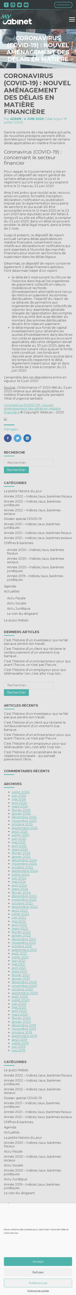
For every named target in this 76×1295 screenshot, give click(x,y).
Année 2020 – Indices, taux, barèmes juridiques (35, 569)
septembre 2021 (24, 950)
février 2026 (21, 810)
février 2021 (21, 975)
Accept (38, 1261)
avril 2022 (19, 925)
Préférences (38, 1283)
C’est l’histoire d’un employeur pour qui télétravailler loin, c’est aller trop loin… (35, 671)
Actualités (11, 591)
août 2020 (20, 996)
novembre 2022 (24, 900)
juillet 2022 (20, 914)
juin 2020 (19, 1004)
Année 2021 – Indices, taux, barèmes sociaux (38, 538)
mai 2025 (19, 842)
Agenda (10, 586)
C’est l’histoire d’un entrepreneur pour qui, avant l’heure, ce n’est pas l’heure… (37, 663)
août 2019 (19, 1040)
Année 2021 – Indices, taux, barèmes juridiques (32, 525)
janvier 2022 (21, 935)
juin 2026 (19, 796)
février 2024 (21, 892)
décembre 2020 (24, 982)
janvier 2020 (21, 1022)
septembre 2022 (25, 907)
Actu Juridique (18, 608)
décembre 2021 (24, 939)
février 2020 (21, 1018)
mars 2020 (20, 1014)
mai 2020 (19, 1007)
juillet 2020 (21, 1000)
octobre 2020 (22, 989)
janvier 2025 (21, 857)
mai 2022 (19, 921)
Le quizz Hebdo (16, 620)
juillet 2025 (20, 835)
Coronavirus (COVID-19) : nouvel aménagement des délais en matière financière (32, 408)
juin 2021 (19, 961)
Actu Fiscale (16, 598)
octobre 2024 (22, 867)
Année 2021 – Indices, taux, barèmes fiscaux (38, 533)
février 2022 (21, 932)
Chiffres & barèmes (18, 543)
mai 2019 (18, 1050)
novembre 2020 (24, 986)
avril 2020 (19, 1011)
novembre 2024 (24, 864)
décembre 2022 (24, 896)
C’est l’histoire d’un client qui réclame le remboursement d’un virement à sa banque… (35, 652)
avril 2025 (19, 846)
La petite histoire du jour (23, 491)
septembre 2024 (25, 871)
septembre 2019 (24, 1036)
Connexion (63, 5)
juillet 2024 (20, 875)
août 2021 (19, 953)
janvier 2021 (21, 979)
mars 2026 (20, 806)
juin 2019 (19, 1047)
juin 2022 (19, 917)
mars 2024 (20, 889)
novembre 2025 (24, 821)
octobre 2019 (22, 1032)
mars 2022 (20, 928)
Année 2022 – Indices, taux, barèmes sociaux (32, 512)
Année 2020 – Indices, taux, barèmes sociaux (35, 560)
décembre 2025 (24, 817)
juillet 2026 (20, 792)
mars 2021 (19, 971)
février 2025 (21, 853)
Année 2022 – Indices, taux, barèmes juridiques (32, 503)
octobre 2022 (22, 903)
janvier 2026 (21, 813)
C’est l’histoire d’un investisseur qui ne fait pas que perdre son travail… (36, 642)
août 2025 (20, 831)
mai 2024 (19, 882)
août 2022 (20, 910)
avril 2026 (19, 803)
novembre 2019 (24, 1029)
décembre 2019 (24, 1025)
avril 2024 (19, 885)
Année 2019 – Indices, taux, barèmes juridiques (35, 577)
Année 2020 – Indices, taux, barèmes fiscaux (35, 551)
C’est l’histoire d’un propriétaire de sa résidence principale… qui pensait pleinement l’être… (32, 755)
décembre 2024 (24, 860)
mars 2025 (20, 849)
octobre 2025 (22, 824)
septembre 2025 (25, 828)
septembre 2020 (25, 993)
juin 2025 (19, 839)
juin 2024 (19, 878)
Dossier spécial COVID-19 (23, 519)
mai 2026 (19, 799)
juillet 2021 (20, 957)
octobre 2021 (22, 946)
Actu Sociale (16, 603)
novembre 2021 (24, 943)
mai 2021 (18, 964)
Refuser (38, 1272)
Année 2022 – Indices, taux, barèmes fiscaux (38, 496)
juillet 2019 (20, 1043)
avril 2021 (19, 968)
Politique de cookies (38, 1290)
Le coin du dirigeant (22, 614)
